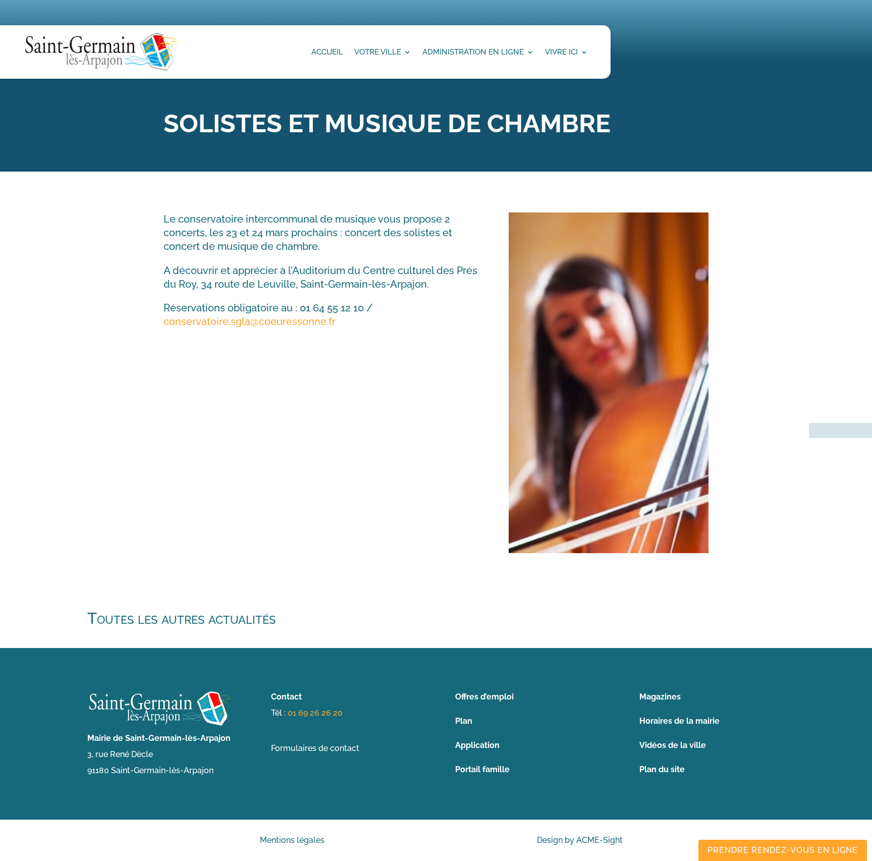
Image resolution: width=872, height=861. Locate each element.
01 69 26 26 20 (315, 713)
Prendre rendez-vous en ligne (782, 850)
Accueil (327, 52)
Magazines (660, 697)
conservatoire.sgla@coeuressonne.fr (250, 321)
